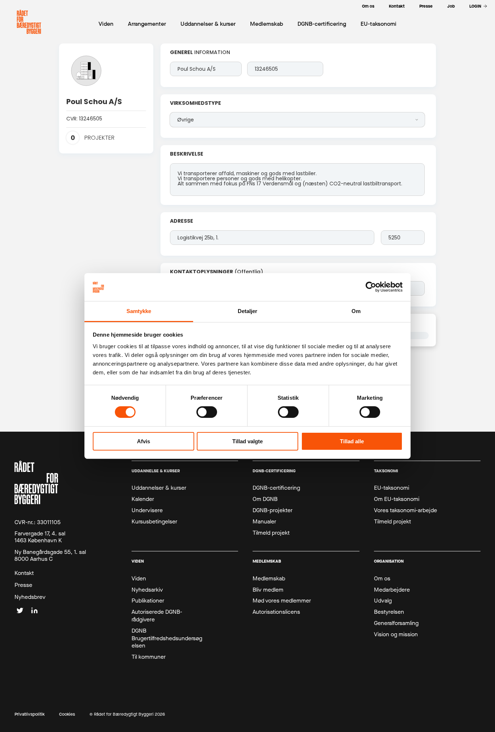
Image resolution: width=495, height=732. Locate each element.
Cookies (67, 714)
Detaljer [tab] (248, 311)
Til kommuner (149, 657)
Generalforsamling (396, 623)
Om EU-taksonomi (396, 499)
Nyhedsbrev (30, 597)
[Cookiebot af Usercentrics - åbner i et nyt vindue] (371, 286)
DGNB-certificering (276, 488)
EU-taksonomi (391, 488)
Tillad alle (352, 441)
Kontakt (24, 573)
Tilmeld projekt (271, 532)
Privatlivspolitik (29, 714)
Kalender (143, 499)
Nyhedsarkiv (147, 589)
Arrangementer (147, 24)
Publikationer (148, 600)
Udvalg (383, 600)
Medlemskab (269, 578)
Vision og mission (396, 634)
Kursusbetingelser (154, 521)
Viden (139, 578)
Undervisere (147, 510)
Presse (23, 585)
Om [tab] (356, 311)
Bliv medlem (268, 589)
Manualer (264, 521)
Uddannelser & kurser (159, 488)
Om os (382, 578)
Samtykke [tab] (138, 311)
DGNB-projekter (272, 510)
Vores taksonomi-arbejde (405, 510)
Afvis (143, 441)
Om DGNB (265, 499)
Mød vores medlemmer (282, 600)
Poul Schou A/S (94, 101)
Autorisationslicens (276, 612)
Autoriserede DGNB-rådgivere (157, 615)
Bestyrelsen (389, 612)
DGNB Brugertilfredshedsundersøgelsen (167, 638)
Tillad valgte (247, 441)
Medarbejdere (392, 589)
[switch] (206, 412)
